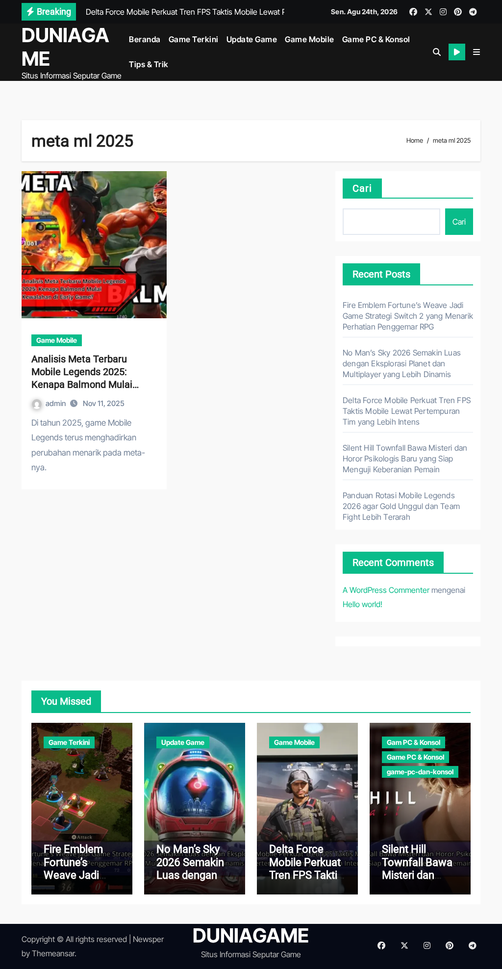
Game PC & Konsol (376, 39)
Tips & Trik (149, 64)
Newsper (148, 939)
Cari (362, 188)
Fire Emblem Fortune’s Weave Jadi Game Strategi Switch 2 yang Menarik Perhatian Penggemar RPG (408, 316)
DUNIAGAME (65, 47)
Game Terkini (194, 39)
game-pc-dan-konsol (420, 771)
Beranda (145, 39)
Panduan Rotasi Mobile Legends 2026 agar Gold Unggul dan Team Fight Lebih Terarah (401, 506)
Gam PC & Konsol (413, 742)
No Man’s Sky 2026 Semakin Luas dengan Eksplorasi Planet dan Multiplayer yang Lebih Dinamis (402, 363)
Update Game (251, 39)
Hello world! (362, 604)
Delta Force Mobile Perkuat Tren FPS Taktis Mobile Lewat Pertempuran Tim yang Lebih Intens (407, 411)
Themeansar (53, 953)
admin (56, 403)
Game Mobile (309, 39)
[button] (476, 52)
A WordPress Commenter (386, 590)
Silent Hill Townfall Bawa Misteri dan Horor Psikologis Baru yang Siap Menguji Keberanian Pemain (405, 458)
